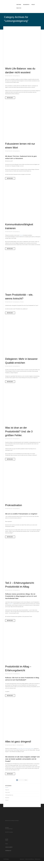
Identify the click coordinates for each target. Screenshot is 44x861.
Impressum (22, 859)
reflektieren (11, 603)
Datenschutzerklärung (29, 859)
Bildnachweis (37, 859)
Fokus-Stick (18, 8)
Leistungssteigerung (16, 75)
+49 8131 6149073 (8, 847)
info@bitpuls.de (8, 850)
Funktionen (18, 4)
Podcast (33, 4)
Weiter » (26, 780)
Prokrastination (13, 505)
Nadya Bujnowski (9, 75)
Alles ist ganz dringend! (18, 741)
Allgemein (7, 789)
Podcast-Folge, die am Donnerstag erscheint (25, 748)
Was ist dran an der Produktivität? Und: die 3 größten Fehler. (19, 431)
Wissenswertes (26, 4)
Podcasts (21, 235)
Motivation (22, 301)
